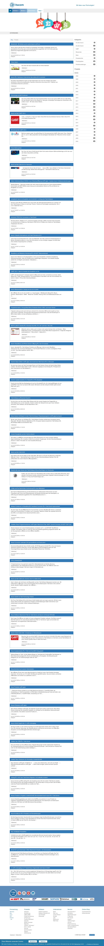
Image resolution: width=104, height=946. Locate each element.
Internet (69, 922)
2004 (85, 141)
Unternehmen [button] (31, 10)
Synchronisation (28, 930)
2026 (85, 76)
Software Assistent (43, 911)
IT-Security (70, 916)
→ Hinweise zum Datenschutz (92, 944)
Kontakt (55, 916)
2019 (85, 94)
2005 (85, 138)
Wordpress (24, 893)
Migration (26, 924)
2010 (85, 122)
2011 (85, 119)
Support (26, 931)
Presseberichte (85, 58)
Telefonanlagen (71, 920)
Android (11, 917)
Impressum (12, 935)
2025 (85, 79)
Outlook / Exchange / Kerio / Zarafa (29, 926)
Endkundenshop (86, 913)
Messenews (85, 52)
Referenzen (56, 919)
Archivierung (27, 913)
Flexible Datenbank (28, 919)
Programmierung (72, 924)
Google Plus (19, 893)
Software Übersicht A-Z (44, 913)
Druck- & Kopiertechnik (73, 925)
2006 (85, 135)
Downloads (41, 916)
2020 (85, 91)
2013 (85, 113)
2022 (85, 85)
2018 (85, 97)
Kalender (26, 920)
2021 (85, 88)
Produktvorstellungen (85, 64)
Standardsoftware (72, 927)
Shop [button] (40, 10)
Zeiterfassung (27, 933)
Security (26, 928)
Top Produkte (42, 914)
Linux (11, 914)
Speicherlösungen (72, 914)
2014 (85, 110)
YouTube (28, 893)
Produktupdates (85, 61)
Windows (12, 911)
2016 (85, 104)
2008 (85, 129)
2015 (85, 107)
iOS (10, 916)
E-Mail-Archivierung (29, 916)
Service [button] (23, 10)
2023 (85, 82)
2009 (85, 125)
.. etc (11, 919)
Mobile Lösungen (28, 922)
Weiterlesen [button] (13, 52)
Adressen (26, 911)
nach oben (92, 935)
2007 (85, 132)
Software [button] (15, 10)
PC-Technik (70, 917)
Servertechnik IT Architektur (72, 912)
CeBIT (85, 49)
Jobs (54, 917)
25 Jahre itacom (85, 46)
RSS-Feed (55, 920)
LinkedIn (33, 893)
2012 (85, 116)
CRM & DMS (27, 914)
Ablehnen (43, 941)
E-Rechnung (27, 917)
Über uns (55, 913)
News (85, 55)
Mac (11, 913)
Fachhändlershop (86, 911)
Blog (12, 40)
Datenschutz (18, 935)
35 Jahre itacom (85, 42)
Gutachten (70, 928)
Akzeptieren (33, 941)
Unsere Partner (57, 914)
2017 (85, 101)
